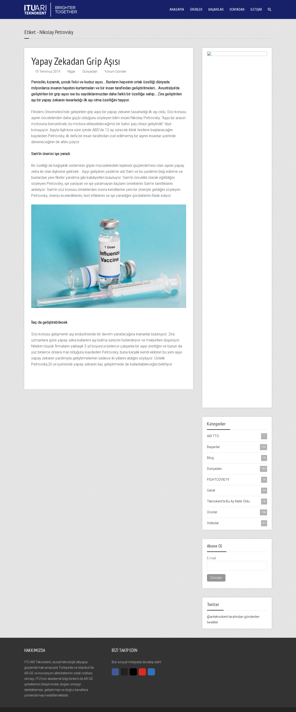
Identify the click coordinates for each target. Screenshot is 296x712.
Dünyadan (237, 9)
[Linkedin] (151, 671)
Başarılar (216, 9)
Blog (236, 458)
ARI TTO (236, 436)
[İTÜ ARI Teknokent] (50, 9)
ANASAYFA (177, 9)
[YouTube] (142, 671)
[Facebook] (115, 671)
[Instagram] (133, 671)
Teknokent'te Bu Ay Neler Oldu (236, 501)
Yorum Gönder (115, 71)
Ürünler (196, 9)
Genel (236, 490)
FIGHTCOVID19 (236, 479)
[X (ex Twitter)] (124, 671)
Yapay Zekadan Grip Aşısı (75, 61)
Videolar (236, 523)
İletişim (256, 9)
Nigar (71, 71)
